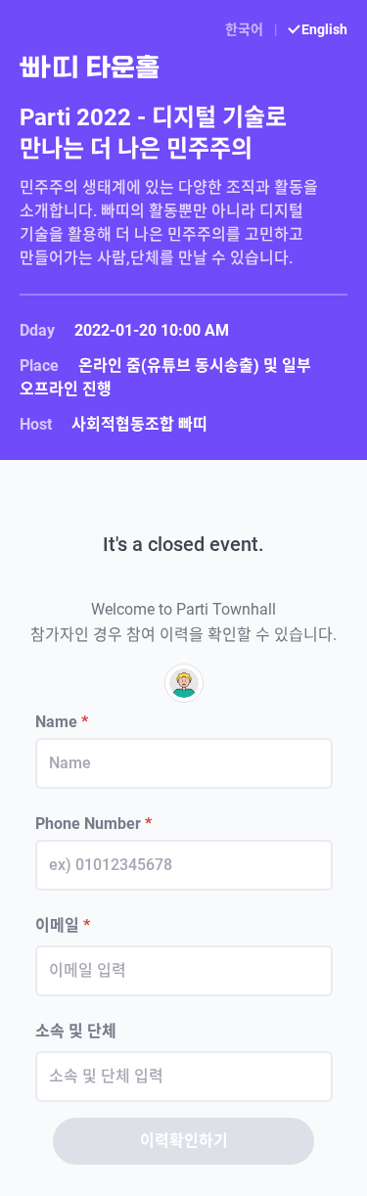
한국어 (245, 29)
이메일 (62, 925)
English (322, 29)
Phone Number (93, 823)
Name (61, 722)
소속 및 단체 (75, 1031)
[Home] (183, 66)
